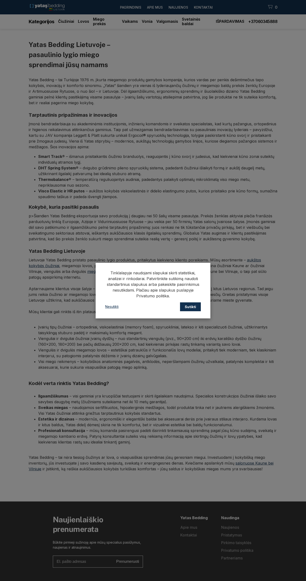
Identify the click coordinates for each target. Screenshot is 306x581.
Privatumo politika (152, 295)
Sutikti (190, 307)
